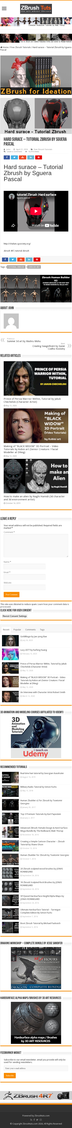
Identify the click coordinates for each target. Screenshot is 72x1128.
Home (5, 47)
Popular (17, 629)
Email (7, 572)
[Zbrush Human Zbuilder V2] (36, 288)
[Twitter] (37, 1120)
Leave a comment (14, 152)
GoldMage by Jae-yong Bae (33, 636)
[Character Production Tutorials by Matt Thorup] (36, 21)
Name (7, 562)
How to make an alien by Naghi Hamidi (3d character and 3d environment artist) (34, 498)
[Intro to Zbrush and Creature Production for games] (36, 38)
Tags (42, 629)
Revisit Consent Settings (15, 616)
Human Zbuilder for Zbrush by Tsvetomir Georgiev (44, 855)
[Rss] (31, 1120)
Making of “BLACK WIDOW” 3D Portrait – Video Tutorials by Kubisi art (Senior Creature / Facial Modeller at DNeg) (31, 449)
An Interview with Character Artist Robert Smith (42, 692)
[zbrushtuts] (36, 8)
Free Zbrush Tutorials (20, 47)
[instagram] (40, 1120)
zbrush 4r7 (34, 267)
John (8, 149)
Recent (6, 629)
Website (7, 582)
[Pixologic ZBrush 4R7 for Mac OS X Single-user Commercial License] (36, 1095)
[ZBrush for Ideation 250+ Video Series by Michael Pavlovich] (36, 75)
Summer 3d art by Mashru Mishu (24, 340)
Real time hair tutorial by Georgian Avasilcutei (42, 773)
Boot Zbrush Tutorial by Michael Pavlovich (40, 923)
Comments (30, 629)
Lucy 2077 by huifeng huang (33, 650)
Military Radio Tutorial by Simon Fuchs (38, 787)
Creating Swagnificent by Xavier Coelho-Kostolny (48, 346)
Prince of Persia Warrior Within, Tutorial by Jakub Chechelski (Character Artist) (32, 400)
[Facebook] (34, 1120)
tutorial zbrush (16, 267)
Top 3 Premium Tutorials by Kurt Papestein (40, 814)
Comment (9, 532)
